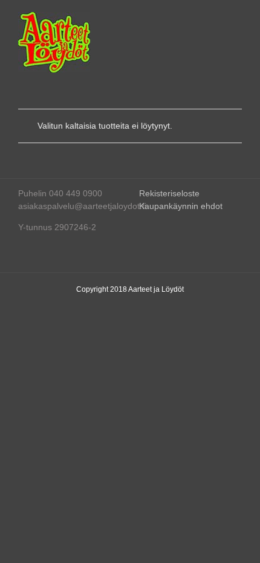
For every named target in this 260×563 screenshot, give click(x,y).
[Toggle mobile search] (215, 18)
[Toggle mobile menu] (237, 18)
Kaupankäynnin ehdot (181, 206)
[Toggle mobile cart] (193, 18)
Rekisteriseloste (169, 193)
